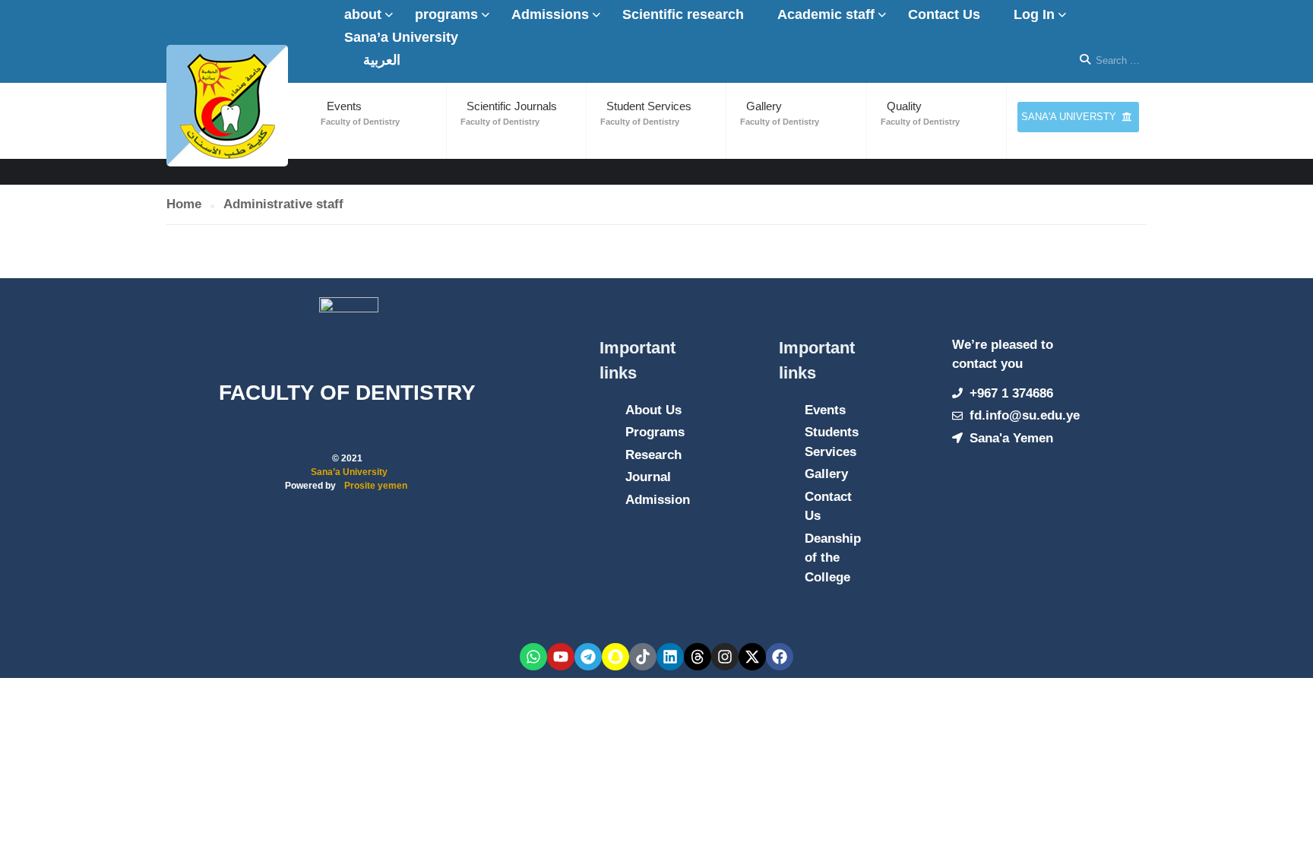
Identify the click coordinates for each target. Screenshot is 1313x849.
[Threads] (697, 656)
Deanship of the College (833, 557)
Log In (1034, 14)
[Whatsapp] (533, 656)
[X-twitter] (752, 656)
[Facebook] (779, 656)
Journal (648, 477)
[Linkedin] (670, 656)
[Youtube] (560, 656)
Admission (657, 500)
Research (653, 455)
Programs (655, 432)
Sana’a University (401, 37)
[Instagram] (725, 656)
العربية (381, 60)
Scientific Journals (512, 106)
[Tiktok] (642, 656)
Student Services (648, 106)
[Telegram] (588, 656)
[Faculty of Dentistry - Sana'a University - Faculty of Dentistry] (227, 105)
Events (344, 106)
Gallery (764, 106)
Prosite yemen (375, 485)
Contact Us (944, 14)
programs (446, 14)
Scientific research (683, 14)
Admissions (550, 14)
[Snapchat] (615, 656)
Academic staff (826, 14)
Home (183, 204)
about (362, 14)
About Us (653, 410)
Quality (904, 106)
